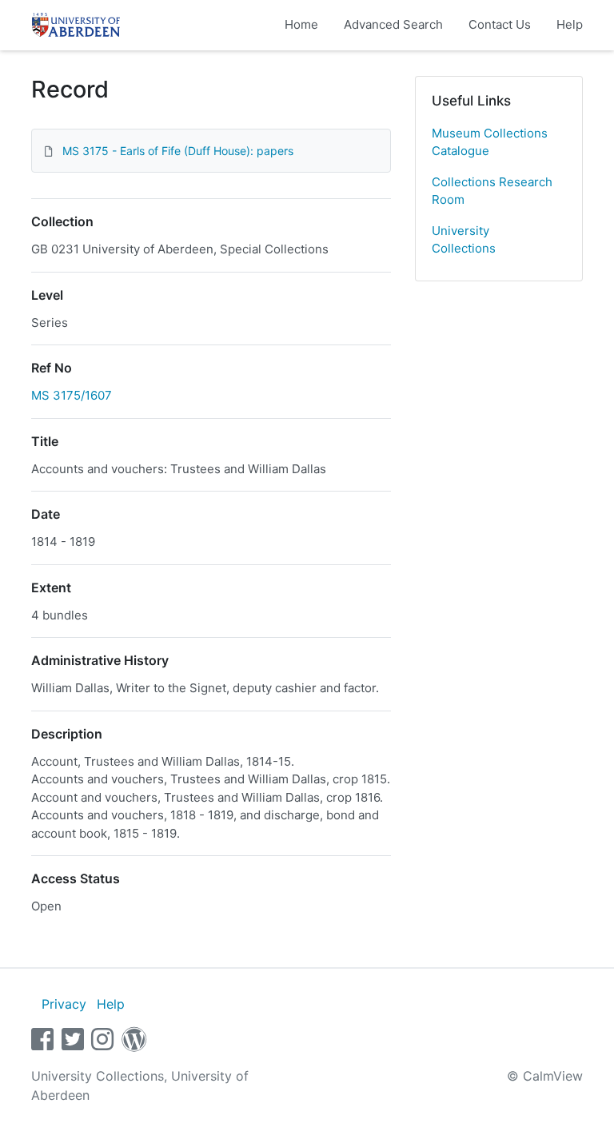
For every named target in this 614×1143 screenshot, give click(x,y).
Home (301, 24)
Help (569, 24)
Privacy (64, 1004)
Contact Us (499, 24)
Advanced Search (393, 24)
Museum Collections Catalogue (490, 142)
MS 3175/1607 (71, 395)
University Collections (464, 240)
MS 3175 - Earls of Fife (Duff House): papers (177, 150)
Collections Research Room (492, 191)
